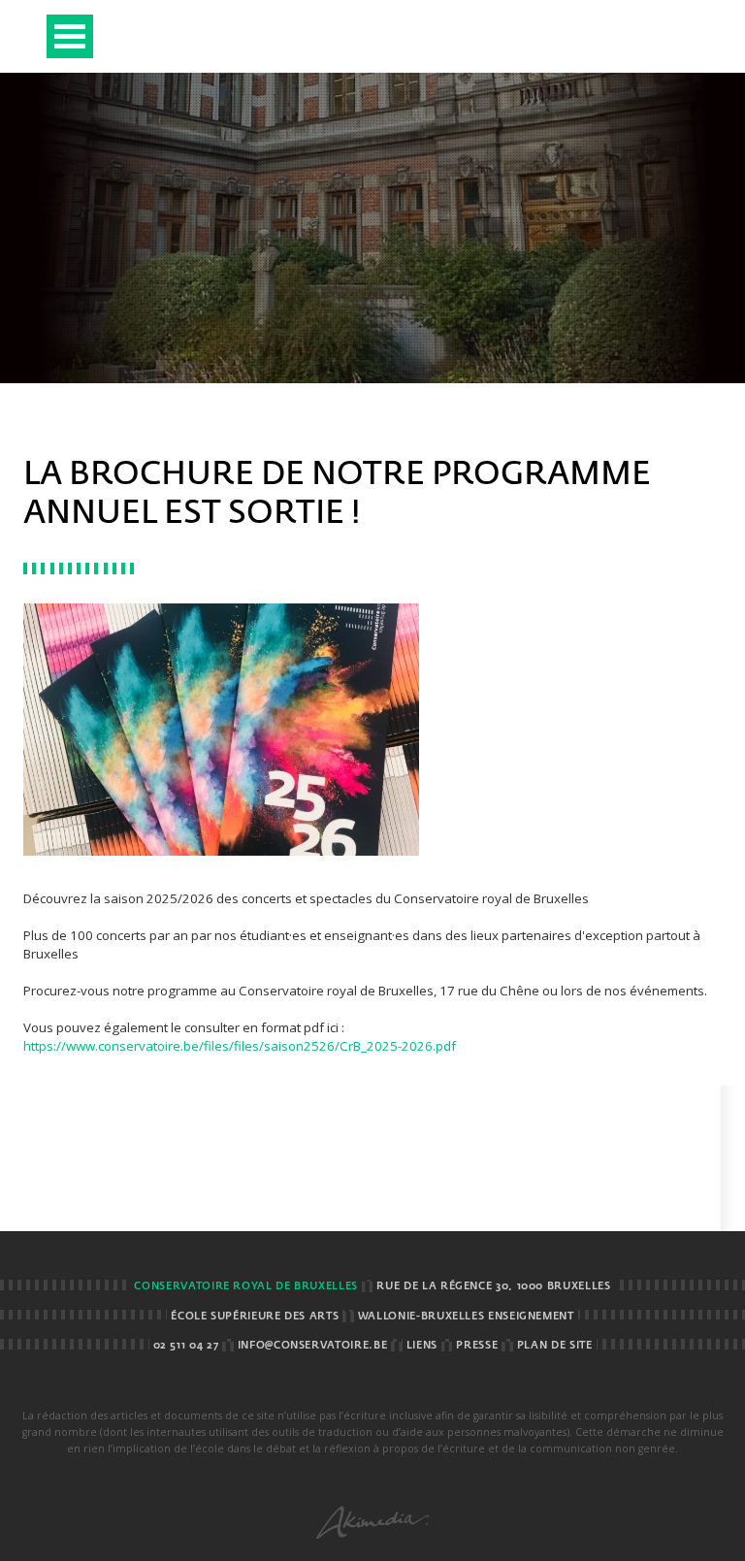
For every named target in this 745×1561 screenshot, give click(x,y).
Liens (421, 1345)
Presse (477, 1345)
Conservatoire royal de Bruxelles (245, 1286)
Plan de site (555, 1345)
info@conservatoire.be (312, 1345)
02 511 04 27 (186, 1345)
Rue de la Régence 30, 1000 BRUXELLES (493, 1286)
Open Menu (70, 36)
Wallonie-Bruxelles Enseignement (466, 1316)
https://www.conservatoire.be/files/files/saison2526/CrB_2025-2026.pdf (239, 1046)
